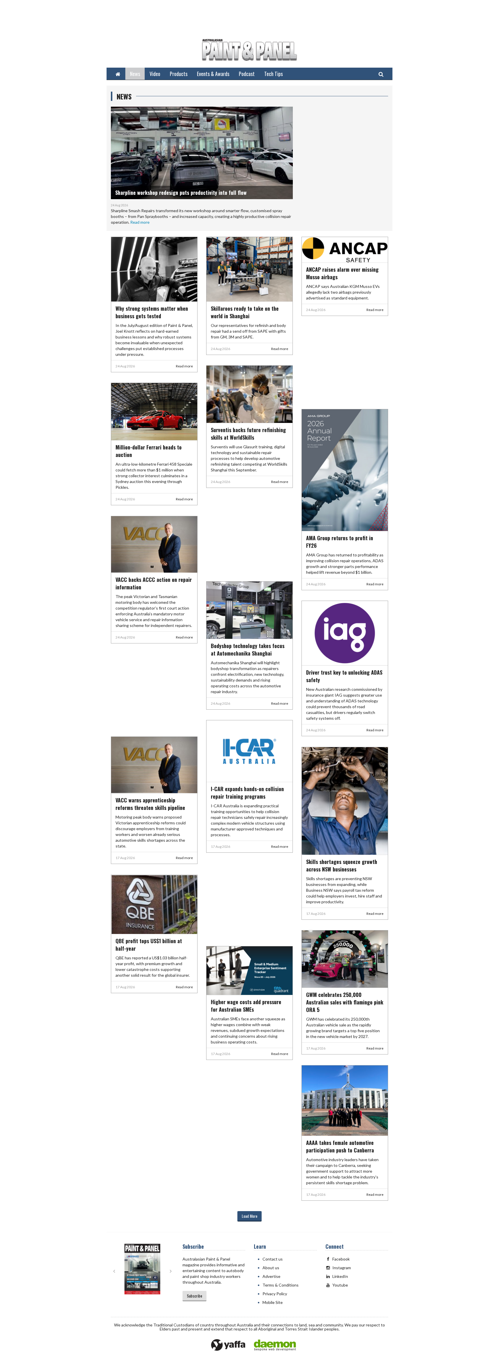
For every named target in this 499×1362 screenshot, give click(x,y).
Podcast (247, 73)
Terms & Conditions (280, 1285)
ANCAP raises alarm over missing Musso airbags (342, 273)
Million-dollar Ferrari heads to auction (149, 450)
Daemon (275, 1345)
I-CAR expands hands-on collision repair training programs (247, 792)
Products (178, 73)
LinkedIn (340, 1276)
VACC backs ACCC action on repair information (154, 583)
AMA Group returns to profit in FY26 (339, 541)
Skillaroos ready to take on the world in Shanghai (245, 312)
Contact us (272, 1258)
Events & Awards (213, 73)
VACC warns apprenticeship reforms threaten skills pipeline (150, 803)
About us (270, 1267)
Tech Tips (273, 73)
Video (155, 73)
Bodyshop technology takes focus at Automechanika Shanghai (247, 649)
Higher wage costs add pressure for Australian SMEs (246, 1005)
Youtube (340, 1285)
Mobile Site (272, 1302)
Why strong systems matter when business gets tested (152, 312)
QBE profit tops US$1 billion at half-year (149, 944)
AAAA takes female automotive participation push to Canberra (340, 1146)
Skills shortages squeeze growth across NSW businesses (341, 865)
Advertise (271, 1276)
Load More (249, 1216)
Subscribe (194, 1296)
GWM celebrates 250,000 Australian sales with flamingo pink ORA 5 (344, 1002)
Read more (140, 222)
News (135, 73)
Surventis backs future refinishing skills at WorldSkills (248, 433)
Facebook (341, 1258)
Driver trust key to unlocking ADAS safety (344, 676)
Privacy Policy (274, 1293)
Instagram (341, 1267)
